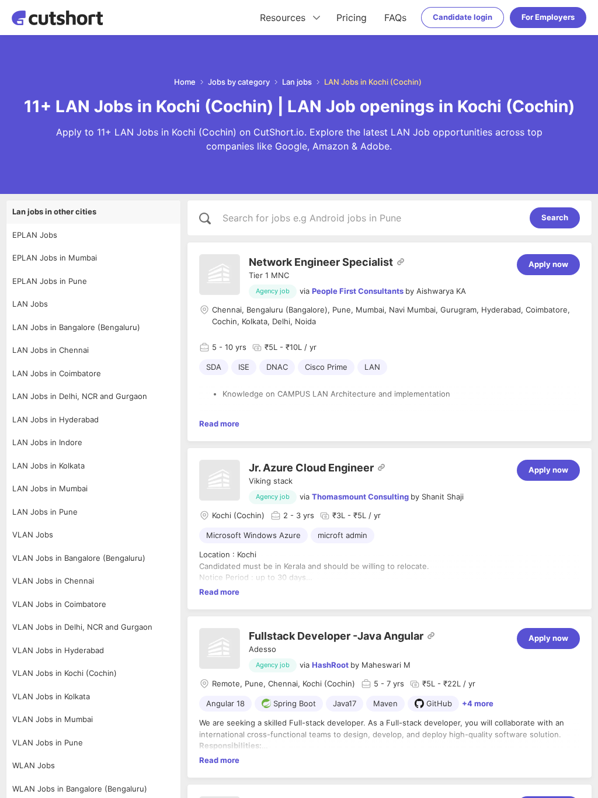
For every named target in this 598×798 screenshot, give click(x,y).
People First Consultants (358, 291)
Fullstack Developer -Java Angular (336, 636)
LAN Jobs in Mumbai (50, 488)
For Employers (548, 17)
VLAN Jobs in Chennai (53, 580)
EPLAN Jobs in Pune (49, 281)
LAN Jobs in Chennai (50, 350)
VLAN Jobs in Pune (47, 742)
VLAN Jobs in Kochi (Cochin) (64, 673)
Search (554, 217)
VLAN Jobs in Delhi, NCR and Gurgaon (82, 627)
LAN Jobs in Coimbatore (56, 373)
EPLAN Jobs (34, 235)
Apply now (548, 264)
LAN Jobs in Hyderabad (55, 419)
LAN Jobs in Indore (47, 442)
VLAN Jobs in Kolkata (51, 696)
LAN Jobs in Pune (45, 511)
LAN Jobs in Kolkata (48, 465)
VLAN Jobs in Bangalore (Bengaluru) (78, 558)
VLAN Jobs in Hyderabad (58, 650)
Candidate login (462, 17)
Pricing (351, 17)
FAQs (395, 17)
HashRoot (330, 664)
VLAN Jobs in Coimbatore (59, 604)
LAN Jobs (30, 303)
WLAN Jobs (33, 765)
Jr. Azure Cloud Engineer (311, 468)
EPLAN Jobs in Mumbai (54, 257)
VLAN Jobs (32, 534)
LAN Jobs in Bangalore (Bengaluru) (76, 327)
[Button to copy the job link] (400, 261)
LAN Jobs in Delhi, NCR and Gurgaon (79, 396)
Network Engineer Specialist (321, 262)
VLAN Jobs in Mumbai (52, 719)
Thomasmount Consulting (360, 496)
